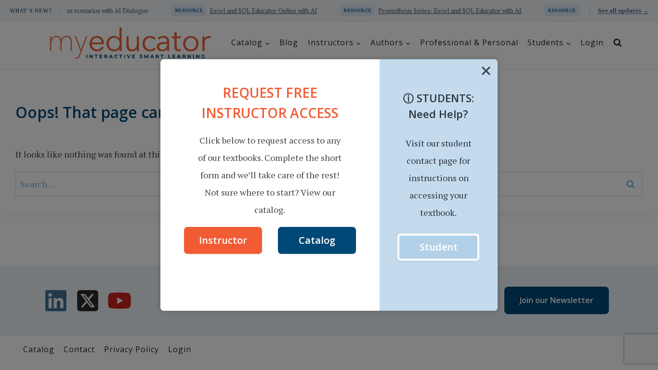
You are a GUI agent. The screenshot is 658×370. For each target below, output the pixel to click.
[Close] (486, 71)
